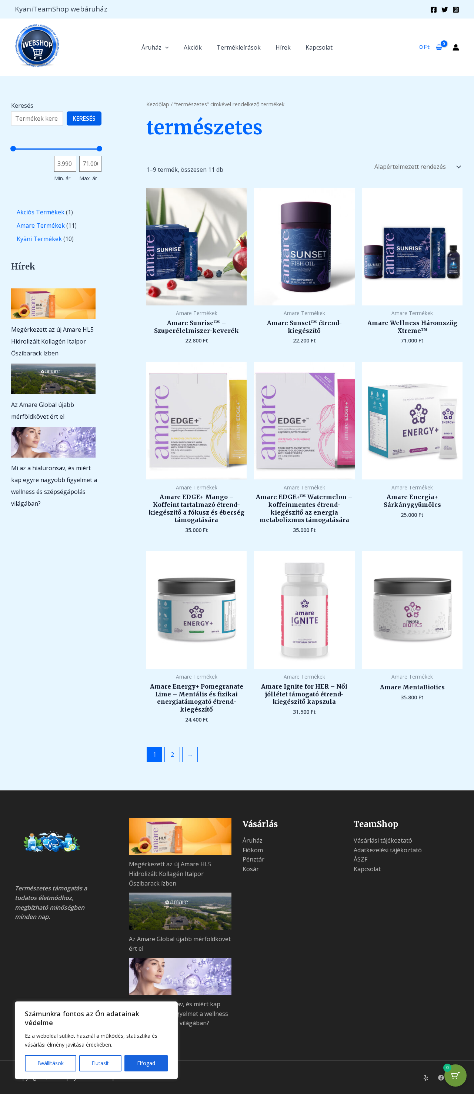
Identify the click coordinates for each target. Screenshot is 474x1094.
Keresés (22, 105)
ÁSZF (360, 859)
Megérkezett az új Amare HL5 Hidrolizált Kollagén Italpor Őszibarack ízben (52, 341)
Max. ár (88, 178)
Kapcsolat (319, 47)
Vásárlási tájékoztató (383, 840)
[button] (165, 47)
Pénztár (253, 859)
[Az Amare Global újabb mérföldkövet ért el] (53, 379)
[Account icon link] (456, 47)
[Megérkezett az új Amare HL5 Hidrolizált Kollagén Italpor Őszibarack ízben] (53, 303)
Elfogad (146, 1063)
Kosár (251, 869)
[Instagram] (456, 9)
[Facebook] (433, 9)
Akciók (193, 47)
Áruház (151, 47)
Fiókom (253, 850)
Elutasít (100, 1063)
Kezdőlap (157, 104)
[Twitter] (444, 9)
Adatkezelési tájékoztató (388, 850)
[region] (96, 1040)
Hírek (283, 47)
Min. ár (62, 178)
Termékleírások (239, 47)
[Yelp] (426, 1078)
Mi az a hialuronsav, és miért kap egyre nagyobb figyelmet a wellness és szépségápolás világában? (178, 1013)
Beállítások (50, 1063)
